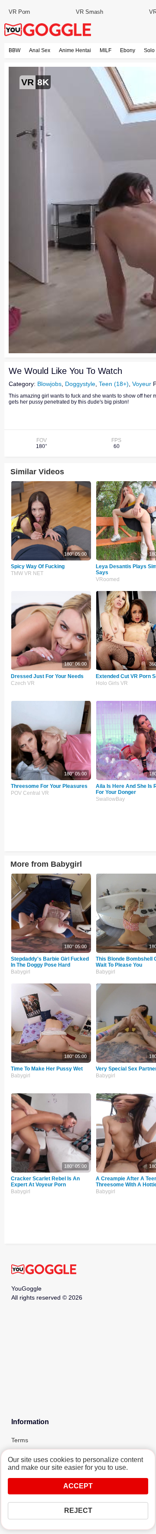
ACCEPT (78, 1486)
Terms (19, 1440)
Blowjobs (49, 383)
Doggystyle (80, 383)
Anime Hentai (75, 50)
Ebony (127, 50)
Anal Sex (39, 50)
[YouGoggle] (43, 1270)
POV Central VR (30, 793)
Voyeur (141, 383)
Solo (149, 50)
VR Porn (19, 12)
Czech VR (23, 683)
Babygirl (20, 972)
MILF (105, 50)
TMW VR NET (27, 573)
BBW (14, 50)
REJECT (78, 1510)
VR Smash (89, 12)
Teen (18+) (114, 383)
